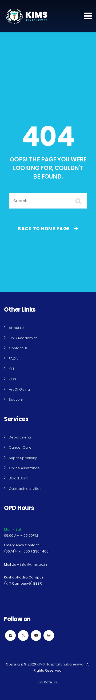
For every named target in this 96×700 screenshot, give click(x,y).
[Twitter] (23, 635)
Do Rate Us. (48, 682)
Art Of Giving (19, 389)
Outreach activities (25, 488)
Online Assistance (24, 468)
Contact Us (18, 348)
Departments (20, 437)
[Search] (78, 200)
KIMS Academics (23, 337)
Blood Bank (18, 478)
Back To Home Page (44, 228)
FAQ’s (13, 358)
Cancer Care (20, 447)
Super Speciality (23, 457)
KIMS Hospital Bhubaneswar (61, 664)
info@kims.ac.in (33, 564)
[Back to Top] (85, 691)
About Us (16, 327)
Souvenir (16, 399)
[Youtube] (36, 635)
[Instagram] (48, 635)
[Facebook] (10, 635)
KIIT (11, 368)
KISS (12, 379)
